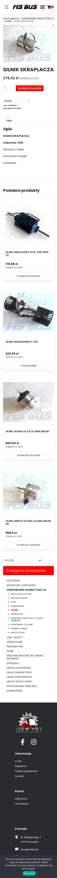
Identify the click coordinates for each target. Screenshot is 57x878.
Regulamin (21, 766)
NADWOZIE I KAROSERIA (21, 585)
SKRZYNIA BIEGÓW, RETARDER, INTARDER (24, 657)
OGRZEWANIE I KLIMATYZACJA (37, 18)
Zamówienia (21, 803)
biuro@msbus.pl (29, 849)
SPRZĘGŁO (12, 663)
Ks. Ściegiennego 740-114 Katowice (31, 839)
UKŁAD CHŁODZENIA (18, 668)
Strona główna (11, 18)
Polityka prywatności (26, 771)
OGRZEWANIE (17, 606)
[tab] (9, 120)
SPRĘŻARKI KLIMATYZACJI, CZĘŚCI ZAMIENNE (27, 619)
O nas (18, 761)
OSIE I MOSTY (14, 637)
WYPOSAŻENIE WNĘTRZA (21, 686)
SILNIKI (8, 21)
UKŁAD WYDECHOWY (19, 681)
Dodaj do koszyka (29, 88)
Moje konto (21, 798)
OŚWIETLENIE (14, 642)
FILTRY (13, 602)
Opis (9, 120)
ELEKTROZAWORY (19, 598)
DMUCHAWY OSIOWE (21, 594)
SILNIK (10, 651)
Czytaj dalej (28, 365)
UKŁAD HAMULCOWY (19, 672)
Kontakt (19, 776)
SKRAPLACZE (17, 614)
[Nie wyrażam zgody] (53, 866)
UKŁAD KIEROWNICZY (19, 677)
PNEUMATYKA (14, 646)
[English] (42, 7)
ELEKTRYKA (13, 580)
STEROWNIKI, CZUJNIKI (22, 624)
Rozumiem (29, 873)
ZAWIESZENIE (14, 690)
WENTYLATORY (18, 632)
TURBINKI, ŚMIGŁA (19, 628)
